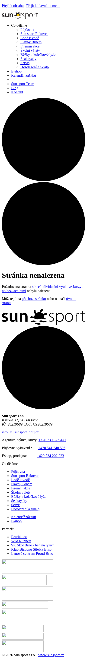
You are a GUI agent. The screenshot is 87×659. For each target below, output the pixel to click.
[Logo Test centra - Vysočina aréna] (25, 607)
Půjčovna (18, 471)
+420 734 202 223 (50, 456)
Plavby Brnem (21, 484)
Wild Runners (21, 541)
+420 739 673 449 (52, 440)
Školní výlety (21, 492)
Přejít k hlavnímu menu (43, 6)
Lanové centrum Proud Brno (32, 553)
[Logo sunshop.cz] (27, 572)
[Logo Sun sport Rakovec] (27, 623)
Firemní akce (20, 488)
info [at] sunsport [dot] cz (20, 432)
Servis (15, 505)
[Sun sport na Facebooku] (43, 180)
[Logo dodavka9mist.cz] (23, 631)
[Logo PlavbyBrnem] (23, 651)
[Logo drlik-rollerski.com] (27, 599)
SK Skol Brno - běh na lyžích (33, 545)
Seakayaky (19, 501)
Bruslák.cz (19, 537)
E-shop (16, 521)
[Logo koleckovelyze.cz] (24, 584)
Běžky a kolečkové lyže (28, 496)
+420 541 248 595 (51, 448)
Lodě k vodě (20, 480)
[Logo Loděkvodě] (23, 638)
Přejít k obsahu (13, 6)
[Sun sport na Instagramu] (43, 264)
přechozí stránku (34, 299)
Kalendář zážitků (23, 517)
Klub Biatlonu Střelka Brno (31, 549)
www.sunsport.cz (51, 655)
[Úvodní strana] (20, 17)
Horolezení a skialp (25, 509)
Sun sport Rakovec (25, 476)
